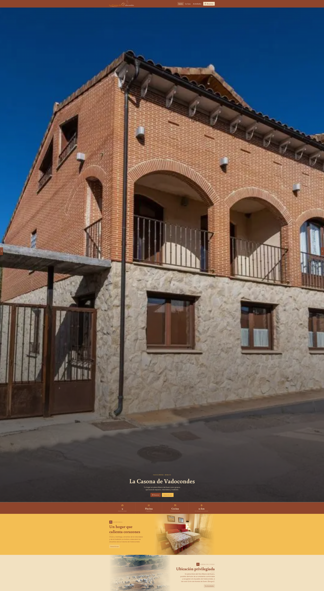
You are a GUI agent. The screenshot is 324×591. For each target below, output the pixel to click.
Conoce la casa (168, 495)
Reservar (210, 4)
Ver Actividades (209, 586)
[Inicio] (121, 4)
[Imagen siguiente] (322, 251)
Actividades (197, 4)
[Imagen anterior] (1, 251)
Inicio (180, 4)
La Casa (188, 4)
